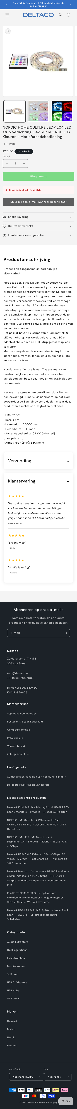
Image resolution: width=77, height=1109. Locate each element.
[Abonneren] (66, 633)
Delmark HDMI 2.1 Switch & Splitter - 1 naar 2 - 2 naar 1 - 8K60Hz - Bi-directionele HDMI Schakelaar (37, 915)
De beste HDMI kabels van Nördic (28, 784)
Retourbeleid (15, 738)
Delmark (12, 1021)
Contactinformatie (18, 729)
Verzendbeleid (16, 746)
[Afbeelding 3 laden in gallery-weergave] (62, 111)
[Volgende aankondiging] (70, 5)
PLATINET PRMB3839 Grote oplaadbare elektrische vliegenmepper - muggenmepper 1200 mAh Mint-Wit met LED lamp (35, 897)
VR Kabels (13, 998)
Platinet (12, 1045)
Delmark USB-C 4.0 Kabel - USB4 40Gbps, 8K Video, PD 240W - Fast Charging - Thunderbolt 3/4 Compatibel (37, 859)
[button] (7, 15)
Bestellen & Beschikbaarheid (25, 721)
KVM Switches (16, 958)
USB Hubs (13, 990)
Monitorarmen (16, 966)
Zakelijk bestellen (18, 754)
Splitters (12, 974)
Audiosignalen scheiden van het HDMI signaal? (36, 776)
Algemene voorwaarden (22, 713)
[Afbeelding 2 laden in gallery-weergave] (38, 111)
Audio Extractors (17, 941)
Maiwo (11, 1029)
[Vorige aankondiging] (7, 5)
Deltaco (32, 1102)
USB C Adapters (17, 982)
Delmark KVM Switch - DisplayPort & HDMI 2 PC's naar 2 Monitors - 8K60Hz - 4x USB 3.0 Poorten (38, 809)
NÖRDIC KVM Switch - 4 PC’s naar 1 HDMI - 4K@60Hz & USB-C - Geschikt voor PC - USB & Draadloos (37, 824)
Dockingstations (17, 950)
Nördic (11, 1037)
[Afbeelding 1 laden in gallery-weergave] (15, 111)
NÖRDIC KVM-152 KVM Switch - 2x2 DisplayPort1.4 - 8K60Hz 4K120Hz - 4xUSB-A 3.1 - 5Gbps (37, 841)
